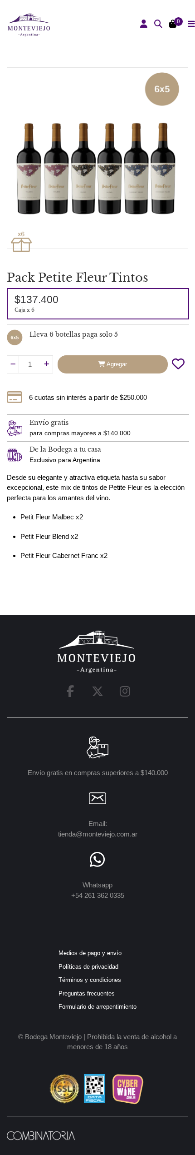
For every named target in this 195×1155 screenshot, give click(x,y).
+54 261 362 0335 (97, 895)
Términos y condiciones (89, 979)
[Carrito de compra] (172, 25)
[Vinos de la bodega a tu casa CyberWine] (127, 1088)
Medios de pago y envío (90, 953)
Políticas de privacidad (88, 966)
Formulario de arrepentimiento (97, 1006)
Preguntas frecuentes (86, 993)
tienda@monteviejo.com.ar (97, 834)
